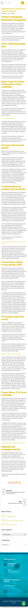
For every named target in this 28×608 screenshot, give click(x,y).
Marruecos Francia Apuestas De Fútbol (9, 524)
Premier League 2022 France (8, 118)
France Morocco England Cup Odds (8, 516)
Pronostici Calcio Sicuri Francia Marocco (11, 354)
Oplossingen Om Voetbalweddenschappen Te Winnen (12, 520)
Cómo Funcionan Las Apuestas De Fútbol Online (13, 443)
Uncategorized (5, 544)
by (14, 13)
